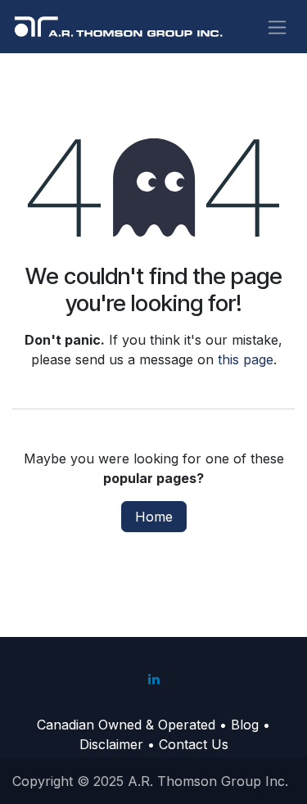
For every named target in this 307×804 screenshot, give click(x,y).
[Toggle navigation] (277, 26)
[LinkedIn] (154, 679)
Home (154, 516)
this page (245, 359)
